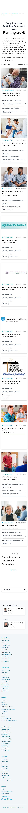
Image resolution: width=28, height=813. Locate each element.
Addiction (4, 697)
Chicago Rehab (4, 691)
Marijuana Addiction (5, 741)
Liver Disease (4, 711)
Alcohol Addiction (5, 734)
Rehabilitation (4, 761)
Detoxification (4, 759)
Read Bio (11, 613)
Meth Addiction (4, 745)
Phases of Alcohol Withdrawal (8, 709)
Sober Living (4, 764)
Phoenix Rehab (4, 684)
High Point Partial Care (9, 477)
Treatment (4, 756)
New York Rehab (5, 686)
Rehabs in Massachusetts (7, 654)
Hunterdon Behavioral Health (11, 334)
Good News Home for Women (11, 93)
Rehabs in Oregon (5, 656)
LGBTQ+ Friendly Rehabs (7, 706)
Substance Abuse (6, 726)
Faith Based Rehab (5, 775)
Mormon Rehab (5, 773)
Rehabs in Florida (5, 640)
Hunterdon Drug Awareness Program (14, 143)
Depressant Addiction (6, 732)
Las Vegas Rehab (5, 681)
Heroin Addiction (5, 750)
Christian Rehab (5, 770)
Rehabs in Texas (5, 647)
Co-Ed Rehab (4, 766)
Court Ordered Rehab (6, 718)
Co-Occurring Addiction (6, 780)
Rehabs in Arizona (5, 649)
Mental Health (4, 700)
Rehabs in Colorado (5, 652)
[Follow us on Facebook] (2, 799)
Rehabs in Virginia (5, 661)
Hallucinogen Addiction (6, 738)
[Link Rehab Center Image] (14, 78)
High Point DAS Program (10, 240)
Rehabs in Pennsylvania (6, 659)
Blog (2, 789)
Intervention (4, 713)
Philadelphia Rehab (5, 679)
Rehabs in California (6, 643)
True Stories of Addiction (7, 791)
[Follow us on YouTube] (11, 799)
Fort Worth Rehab (5, 670)
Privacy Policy (21, 807)
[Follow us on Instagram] (8, 799)
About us (3, 786)
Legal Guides (4, 716)
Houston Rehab (5, 677)
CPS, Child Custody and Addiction (9, 720)
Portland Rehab (5, 688)
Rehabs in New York (5, 645)
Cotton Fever (4, 704)
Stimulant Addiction (5, 729)
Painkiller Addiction (5, 736)
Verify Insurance (5, 793)
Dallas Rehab (4, 672)
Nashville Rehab (5, 675)
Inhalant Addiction (5, 743)
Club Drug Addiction (5, 748)
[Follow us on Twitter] (5, 799)
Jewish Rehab (4, 768)
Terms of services (13, 807)
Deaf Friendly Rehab (6, 777)
